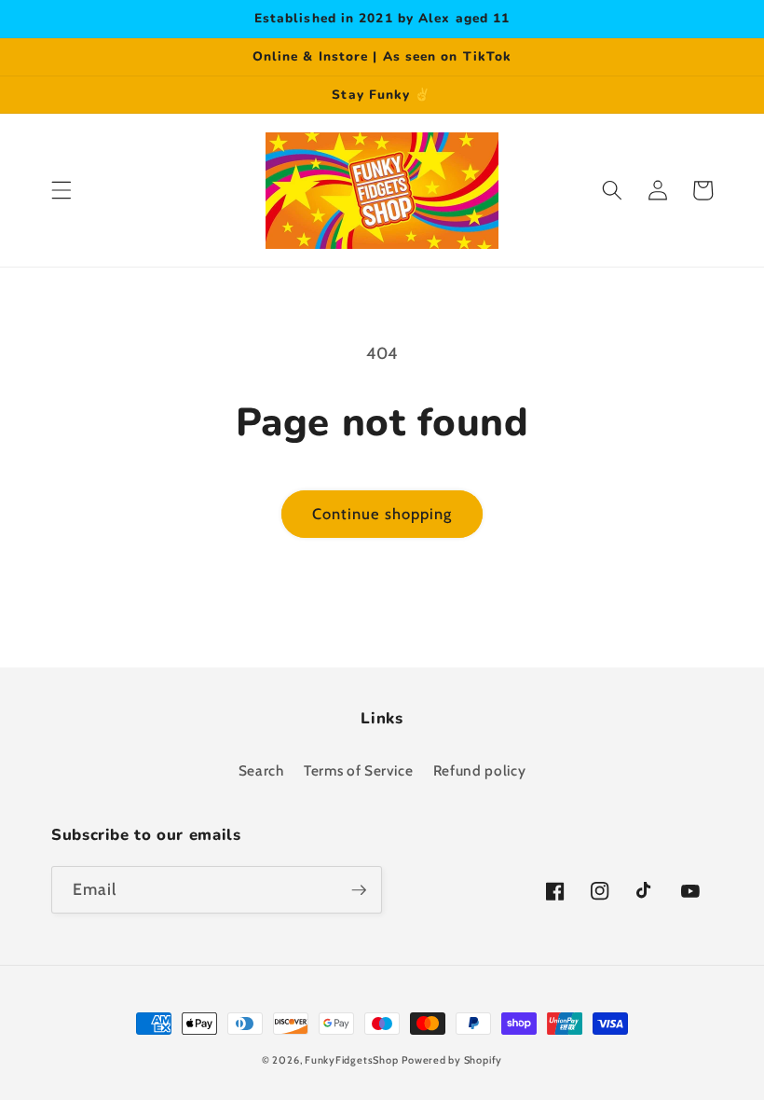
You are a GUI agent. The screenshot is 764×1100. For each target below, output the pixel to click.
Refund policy (479, 770)
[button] (61, 190)
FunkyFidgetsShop (351, 1059)
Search (261, 770)
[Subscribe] (358, 890)
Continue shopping (382, 513)
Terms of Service (359, 770)
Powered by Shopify (452, 1059)
